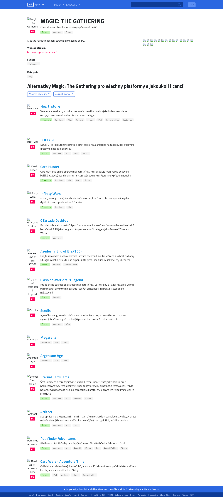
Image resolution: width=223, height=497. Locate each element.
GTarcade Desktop (54, 220)
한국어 (110, 495)
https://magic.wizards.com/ (42, 52)
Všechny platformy (38, 94)
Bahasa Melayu (121, 495)
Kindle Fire (127, 119)
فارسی (76, 495)
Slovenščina (165, 495)
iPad (100, 119)
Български (41, 495)
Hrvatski (94, 495)
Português (142, 495)
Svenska (176, 495)
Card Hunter (49, 166)
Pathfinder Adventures (58, 438)
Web (76, 153)
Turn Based (34, 63)
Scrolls (45, 310)
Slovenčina (153, 495)
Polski (132, 495)
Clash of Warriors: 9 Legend (61, 280)
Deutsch (59, 495)
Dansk (50, 495)
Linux (65, 342)
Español (68, 495)
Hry (30, 76)
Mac (70, 119)
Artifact (46, 411)
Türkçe (185, 495)
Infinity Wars (50, 193)
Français (84, 495)
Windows (57, 32)
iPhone (90, 119)
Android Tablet (112, 119)
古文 (192, 495)
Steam (68, 32)
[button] (58, 5)
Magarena (48, 337)
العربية (31, 495)
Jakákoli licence (63, 94)
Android (79, 119)
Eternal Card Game (54, 377)
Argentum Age (51, 355)
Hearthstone (50, 106)
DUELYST (47, 140)
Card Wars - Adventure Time (62, 461)
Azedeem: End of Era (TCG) (61, 251)
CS (191, 4)
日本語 (102, 495)
